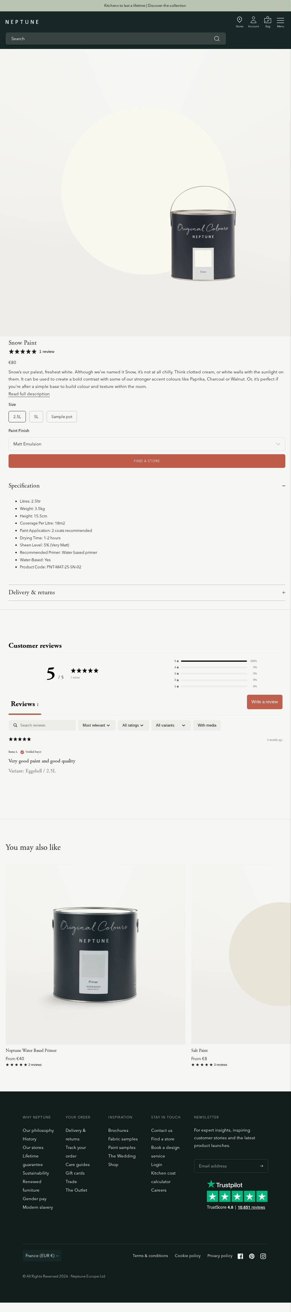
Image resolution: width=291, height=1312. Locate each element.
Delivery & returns (32, 593)
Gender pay (34, 1198)
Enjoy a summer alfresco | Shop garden (145, 5)
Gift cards (75, 1173)
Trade (71, 1181)
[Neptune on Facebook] (240, 1257)
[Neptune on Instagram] (263, 1257)
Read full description (29, 393)
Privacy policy (219, 1255)
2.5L (17, 416)
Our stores (33, 1147)
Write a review (264, 701)
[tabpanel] (145, 757)
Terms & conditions (150, 1255)
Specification (24, 486)
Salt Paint (199, 1051)
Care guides (78, 1164)
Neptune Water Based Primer (31, 1051)
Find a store (162, 1139)
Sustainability (36, 1173)
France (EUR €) (40, 1255)
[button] (215, 661)
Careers (159, 1190)
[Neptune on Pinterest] (252, 1257)
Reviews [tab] (25, 704)
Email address (211, 1159)
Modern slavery (38, 1207)
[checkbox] (207, 725)
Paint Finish (19, 430)
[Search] (217, 38)
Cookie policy (188, 1255)
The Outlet (76, 1190)
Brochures (118, 1130)
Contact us (161, 1130)
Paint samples (122, 1147)
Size (12, 404)
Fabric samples (123, 1139)
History (29, 1139)
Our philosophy (38, 1130)
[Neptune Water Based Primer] (96, 954)
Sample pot (61, 416)
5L (36, 416)
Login (156, 1164)
